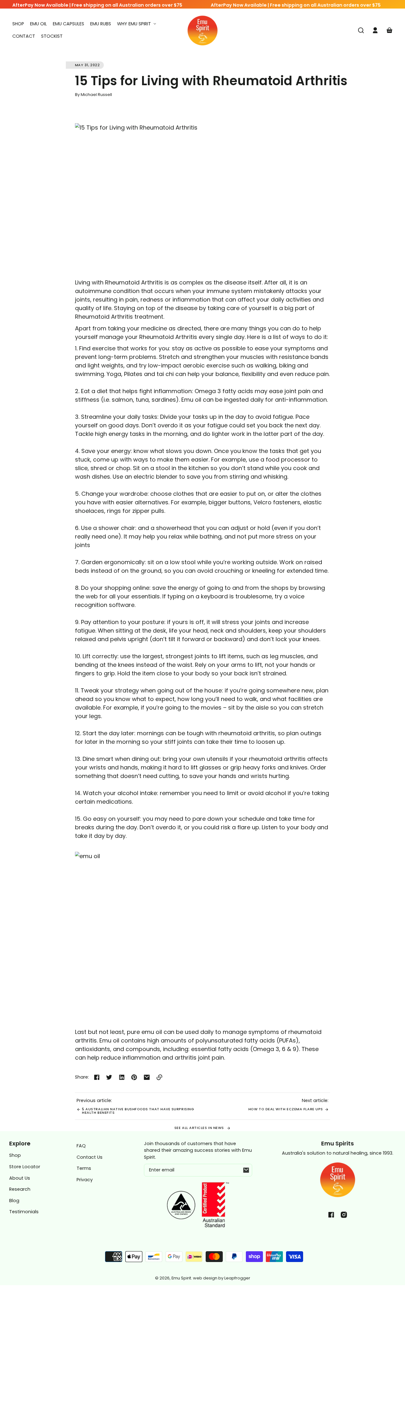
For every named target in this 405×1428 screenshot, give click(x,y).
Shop (15, 1155)
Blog (14, 1200)
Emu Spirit (181, 1278)
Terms (84, 1168)
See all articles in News (199, 1127)
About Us (19, 1178)
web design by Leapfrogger (221, 1278)
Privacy (85, 1179)
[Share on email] (146, 1077)
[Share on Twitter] (109, 1077)
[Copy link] (159, 1077)
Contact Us (90, 1157)
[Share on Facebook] (96, 1077)
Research (19, 1189)
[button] (361, 30)
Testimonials (24, 1211)
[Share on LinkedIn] (121, 1077)
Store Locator (24, 1166)
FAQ (81, 1146)
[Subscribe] (246, 1170)
